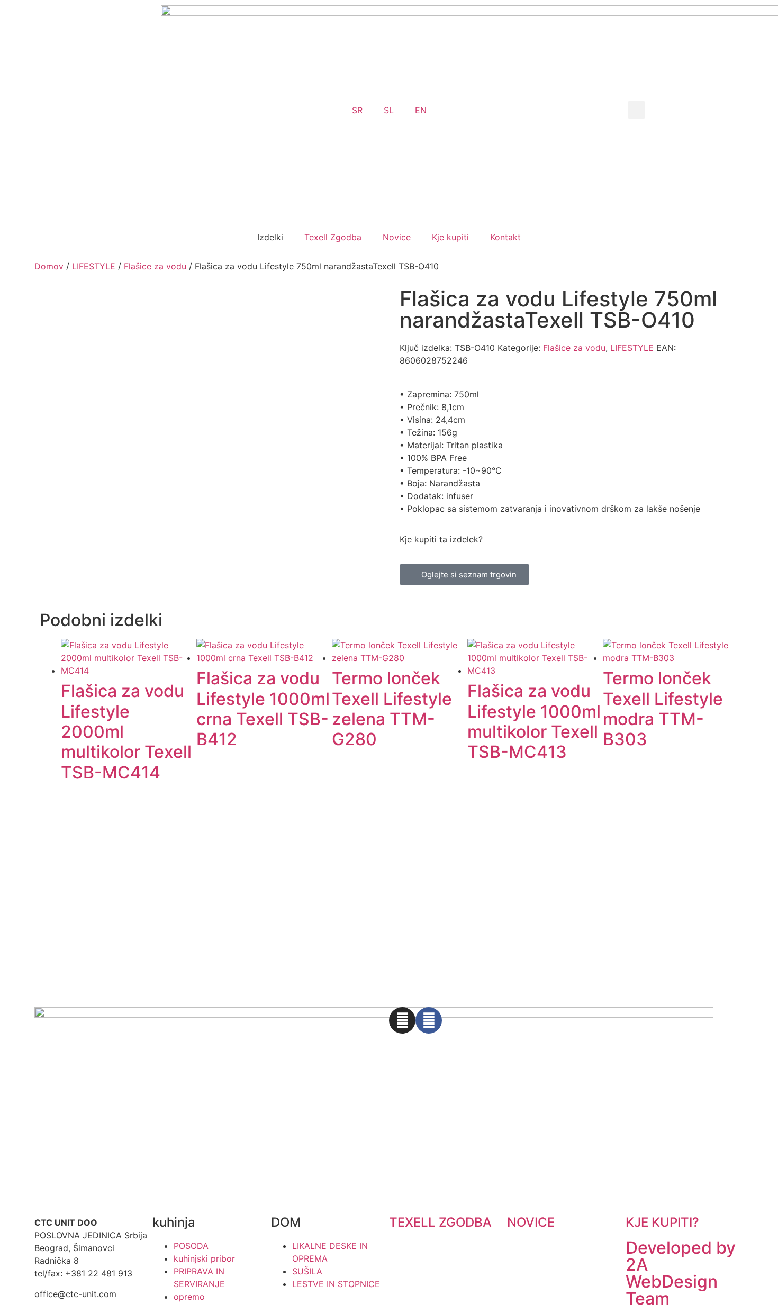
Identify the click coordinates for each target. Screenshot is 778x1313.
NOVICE (531, 1222)
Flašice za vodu (155, 266)
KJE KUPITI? (662, 1222)
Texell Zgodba (332, 237)
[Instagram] (402, 1020)
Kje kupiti (450, 237)
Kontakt (505, 237)
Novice (397, 237)
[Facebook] (428, 1020)
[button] (636, 110)
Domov (49, 266)
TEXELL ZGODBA (440, 1222)
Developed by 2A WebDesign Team (681, 1273)
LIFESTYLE (93, 266)
